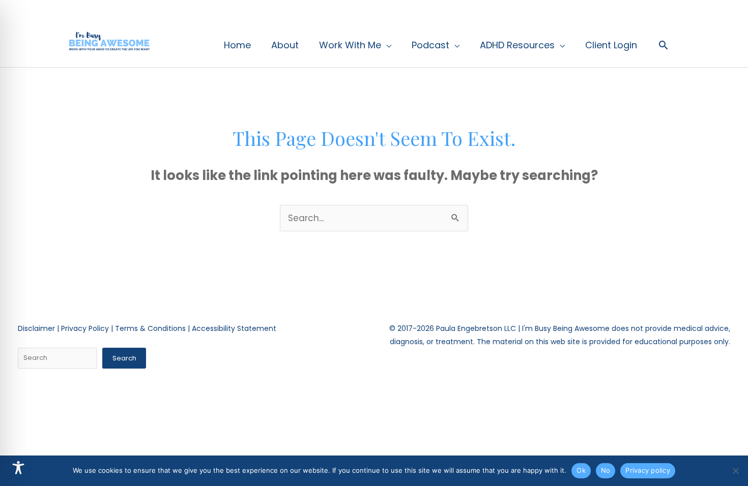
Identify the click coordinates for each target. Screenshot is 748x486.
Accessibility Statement (234, 328)
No (606, 470)
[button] (663, 45)
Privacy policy (647, 470)
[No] (735, 471)
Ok (581, 470)
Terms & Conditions (150, 328)
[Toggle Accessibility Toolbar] (18, 467)
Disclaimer (36, 328)
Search (124, 358)
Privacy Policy (85, 328)
